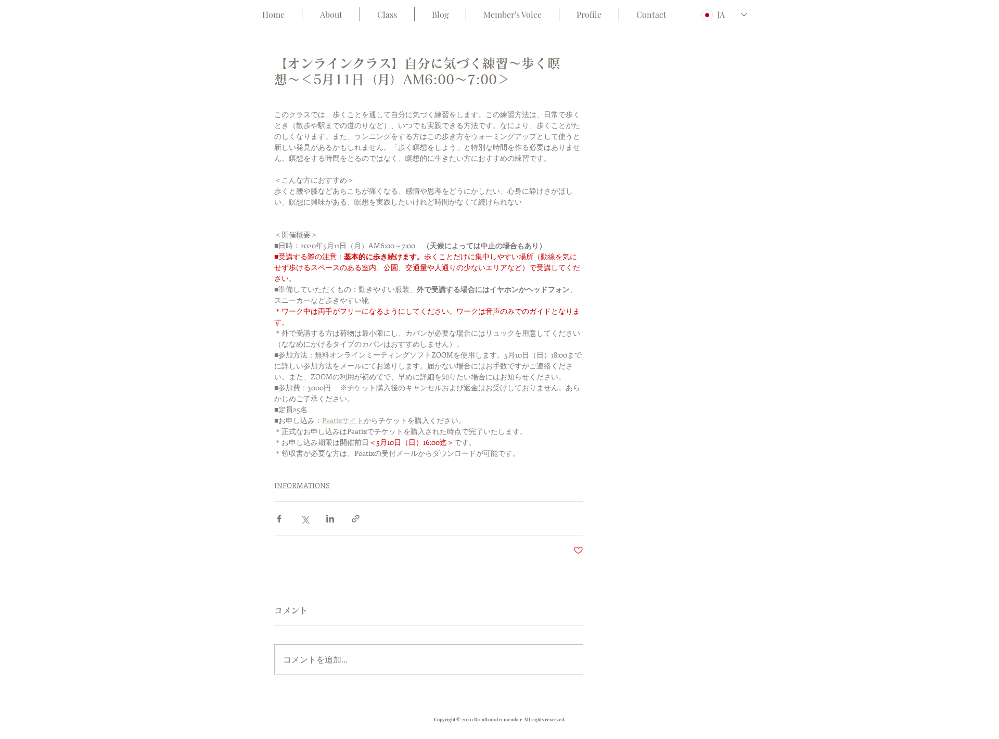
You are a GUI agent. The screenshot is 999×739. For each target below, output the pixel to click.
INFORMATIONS (302, 485)
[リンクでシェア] (356, 519)
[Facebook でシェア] (279, 519)
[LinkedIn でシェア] (330, 519)
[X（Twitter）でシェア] (305, 519)
